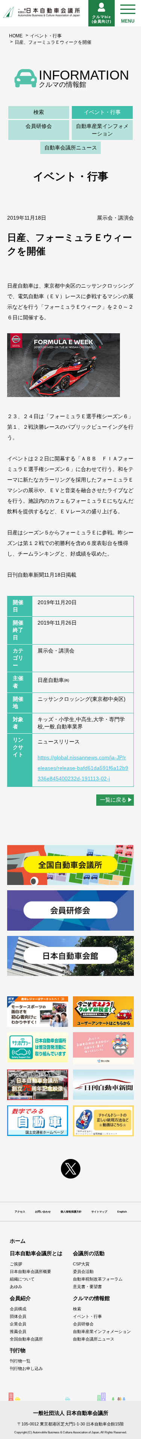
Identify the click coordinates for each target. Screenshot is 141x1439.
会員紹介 (20, 1298)
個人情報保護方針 (71, 1211)
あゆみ (16, 1286)
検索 (38, 112)
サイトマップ (99, 1211)
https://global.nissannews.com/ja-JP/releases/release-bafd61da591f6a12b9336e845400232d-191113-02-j (83, 768)
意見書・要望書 (87, 1286)
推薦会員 (18, 1331)
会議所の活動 (89, 1253)
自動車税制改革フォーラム (98, 1279)
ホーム (18, 1241)
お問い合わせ (43, 1211)
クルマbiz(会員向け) (101, 19)
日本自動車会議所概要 (30, 1271)
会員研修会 (39, 126)
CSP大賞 (81, 1264)
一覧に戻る (113, 800)
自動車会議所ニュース (70, 148)
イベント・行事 (46, 35)
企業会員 (18, 1324)
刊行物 (18, 1350)
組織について (22, 1279)
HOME (16, 35)
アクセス (20, 1211)
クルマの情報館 (91, 1298)
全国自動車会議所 (26, 1339)
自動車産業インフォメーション (102, 130)
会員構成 (18, 1309)
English (122, 1211)
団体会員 (18, 1316)
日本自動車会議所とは (36, 1253)
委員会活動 (83, 1271)
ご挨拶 (16, 1264)
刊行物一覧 (20, 1361)
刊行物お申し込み (26, 1368)
